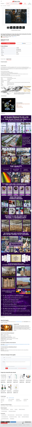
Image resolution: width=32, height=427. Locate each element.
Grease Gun (11, 409)
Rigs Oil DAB (2, 345)
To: (4, 359)
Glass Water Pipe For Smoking (13, 416)
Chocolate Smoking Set (4, 411)
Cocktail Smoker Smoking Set (12, 411)
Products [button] (8, 3)
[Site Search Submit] (21, 3)
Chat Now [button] (24, 43)
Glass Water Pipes (26, 399)
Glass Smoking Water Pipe (4, 416)
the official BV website (19, 321)
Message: (4, 361)
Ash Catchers (6, 345)
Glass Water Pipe (13, 344)
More (1, 420)
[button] (1, 1)
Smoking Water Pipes (22, 344)
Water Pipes (17, 344)
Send (6, 368)
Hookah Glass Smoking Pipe (25, 416)
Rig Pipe (19, 416)
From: (4, 357)
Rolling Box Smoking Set (22, 409)
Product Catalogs (12, 397)
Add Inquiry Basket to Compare (16, 30)
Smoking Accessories (18, 400)
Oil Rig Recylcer (18, 399)
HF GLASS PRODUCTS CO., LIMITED (7, 36)
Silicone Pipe (25, 400)
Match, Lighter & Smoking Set (5, 409)
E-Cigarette (16, 409)
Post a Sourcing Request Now (22, 368)
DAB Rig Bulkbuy (12, 418)
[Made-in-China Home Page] (16, 1)
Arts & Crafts (4, 5)
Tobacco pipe (2, 400)
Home (1, 5)
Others (1, 402)
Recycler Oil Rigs (27, 344)
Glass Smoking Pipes (8, 344)
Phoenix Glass (2, 399)
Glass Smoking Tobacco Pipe (4, 418)
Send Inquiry (8, 43)
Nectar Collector (10, 400)
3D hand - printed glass (11, 399)
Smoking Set (8, 5)
